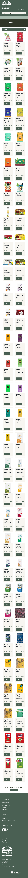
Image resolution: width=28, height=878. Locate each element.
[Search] (25, 13)
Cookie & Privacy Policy (8, 804)
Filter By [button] (5, 29)
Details (7, 53)
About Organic (5, 802)
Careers (4, 807)
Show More (14, 790)
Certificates (5, 818)
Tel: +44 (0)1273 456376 (8, 866)
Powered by (8, 872)
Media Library (5, 816)
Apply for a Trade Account (8, 820)
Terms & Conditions (6, 805)
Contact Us (4, 809)
